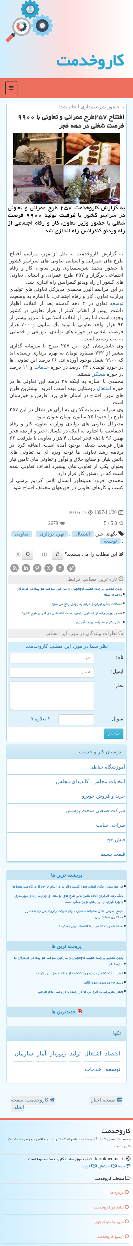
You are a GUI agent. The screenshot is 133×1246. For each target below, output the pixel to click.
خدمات (41, 367)
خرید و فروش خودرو (103, 796)
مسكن (98, 374)
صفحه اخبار (104, 1100)
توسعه (116, 303)
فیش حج (116, 839)
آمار (41, 1053)
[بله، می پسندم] (57, 554)
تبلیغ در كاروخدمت (109, 1207)
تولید (75, 1053)
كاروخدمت (90, 60)
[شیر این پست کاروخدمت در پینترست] (37, 567)
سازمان (24, 1053)
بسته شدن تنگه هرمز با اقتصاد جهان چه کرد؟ (91, 926)
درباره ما (117, 1192)
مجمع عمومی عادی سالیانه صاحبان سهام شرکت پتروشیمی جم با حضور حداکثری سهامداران (74, 914)
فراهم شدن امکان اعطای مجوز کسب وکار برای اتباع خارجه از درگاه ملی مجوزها (67, 886)
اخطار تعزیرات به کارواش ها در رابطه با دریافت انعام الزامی (80, 991)
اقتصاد (112, 1053)
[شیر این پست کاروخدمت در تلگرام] (71, 567)
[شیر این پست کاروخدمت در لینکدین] (26, 567)
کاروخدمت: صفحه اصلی (30, 1103)
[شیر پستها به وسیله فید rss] (15, 567)
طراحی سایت (110, 825)
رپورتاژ (58, 1053)
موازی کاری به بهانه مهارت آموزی (99, 622)
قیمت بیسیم (112, 854)
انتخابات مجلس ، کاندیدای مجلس (90, 781)
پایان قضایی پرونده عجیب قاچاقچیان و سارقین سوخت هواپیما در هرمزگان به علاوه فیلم (69, 591)
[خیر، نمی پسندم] (27, 554)
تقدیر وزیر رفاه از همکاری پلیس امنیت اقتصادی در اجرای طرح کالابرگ (71, 613)
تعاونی (21, 534)
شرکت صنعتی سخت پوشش (95, 810)
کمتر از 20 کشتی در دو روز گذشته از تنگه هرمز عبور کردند (79, 973)
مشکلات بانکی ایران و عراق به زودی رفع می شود (86, 603)
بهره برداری (52, 534)
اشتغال (104, 388)
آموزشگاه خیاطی (107, 767)
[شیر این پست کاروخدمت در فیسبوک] (60, 567)
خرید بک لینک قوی (110, 1221)
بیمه (122, 1166)
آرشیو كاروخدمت (111, 1236)
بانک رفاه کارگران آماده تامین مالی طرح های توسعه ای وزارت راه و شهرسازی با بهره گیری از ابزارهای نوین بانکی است (69, 898)
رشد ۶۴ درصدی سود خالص (103, 982)
